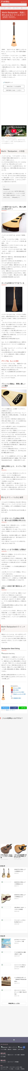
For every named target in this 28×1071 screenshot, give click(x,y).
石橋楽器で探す (17, 698)
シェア (14, 707)
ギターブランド (16, 8)
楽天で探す (16, 690)
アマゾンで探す (17, 688)
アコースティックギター (6, 8)
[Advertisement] (14, 110)
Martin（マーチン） (24, 8)
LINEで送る (23, 707)
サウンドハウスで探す (18, 692)
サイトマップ (23, 2)
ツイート (6, 707)
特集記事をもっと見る (14, 1003)
